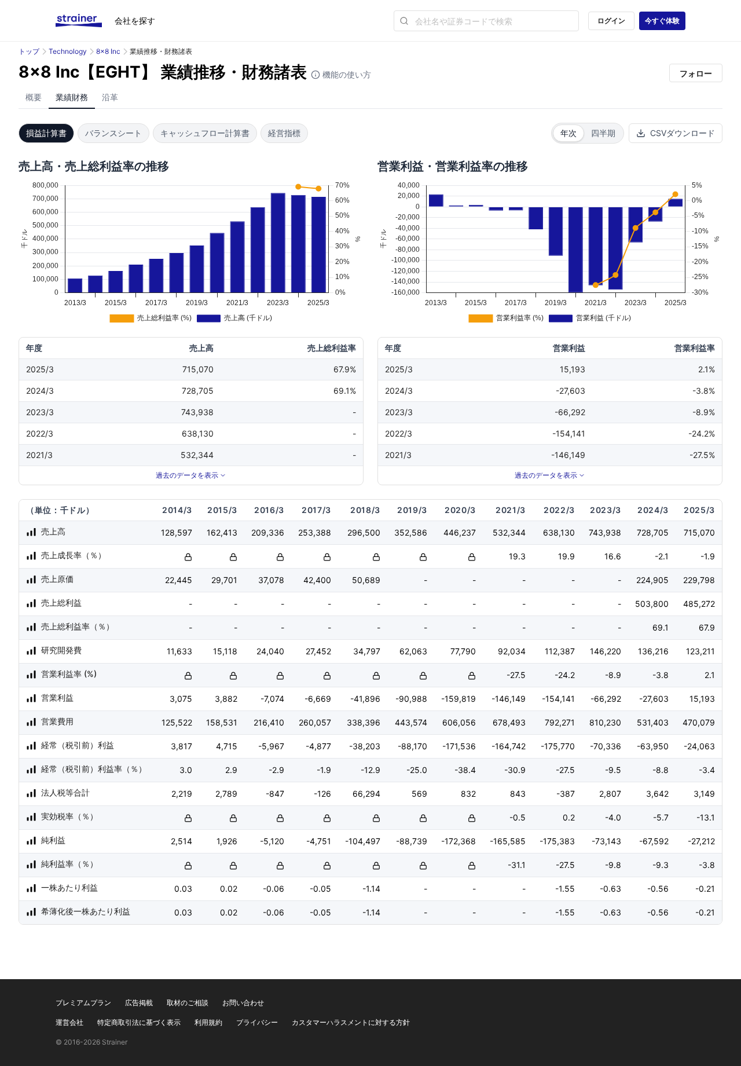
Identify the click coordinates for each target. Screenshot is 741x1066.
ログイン (611, 20)
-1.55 (565, 888)
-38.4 (465, 770)
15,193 (702, 699)
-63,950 (653, 746)
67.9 (707, 627)
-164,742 (508, 746)
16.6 (612, 556)
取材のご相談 (187, 1002)
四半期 (603, 133)
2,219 (181, 793)
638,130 (559, 532)
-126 (322, 793)
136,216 (653, 651)
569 (419, 793)
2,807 (610, 793)
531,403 (653, 722)
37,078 (271, 580)
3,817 (181, 746)
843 (518, 793)
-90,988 (411, 699)
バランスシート (113, 133)
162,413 (222, 532)
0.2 (569, 817)
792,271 (560, 722)
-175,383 (557, 841)
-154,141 (558, 699)
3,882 (226, 699)
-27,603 (654, 699)
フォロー (696, 73)
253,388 (314, 532)
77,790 (463, 651)
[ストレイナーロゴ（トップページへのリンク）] (85, 21)
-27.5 (516, 675)
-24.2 (565, 675)
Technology (68, 51)
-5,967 (271, 746)
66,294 (366, 793)
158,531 (221, 722)
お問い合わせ (243, 1002)
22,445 (178, 580)
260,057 (315, 722)
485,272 (699, 604)
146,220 (605, 651)
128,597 (176, 532)
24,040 (270, 651)
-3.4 (707, 770)
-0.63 (610, 888)
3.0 (185, 770)
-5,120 (272, 841)
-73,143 (606, 841)
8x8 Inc (108, 51)
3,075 (181, 699)
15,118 (225, 651)
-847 (275, 793)
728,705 (653, 532)
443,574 (411, 722)
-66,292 (605, 699)
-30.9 (515, 770)
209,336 (267, 532)
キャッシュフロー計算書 (205, 133)
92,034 (512, 651)
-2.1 (662, 556)
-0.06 (273, 888)
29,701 (224, 580)
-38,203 (364, 746)
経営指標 (284, 133)
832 (468, 793)
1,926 (227, 841)
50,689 (366, 580)
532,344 (509, 532)
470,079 (699, 722)
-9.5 (613, 770)
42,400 (317, 580)
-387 (565, 793)
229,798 (699, 580)
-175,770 (558, 746)
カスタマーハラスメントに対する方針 (351, 1022)
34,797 (366, 651)
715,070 (699, 532)
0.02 (228, 888)
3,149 (704, 793)
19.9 (566, 556)
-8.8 (660, 770)
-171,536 (459, 746)
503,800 (652, 604)
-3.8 (660, 675)
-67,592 (654, 841)
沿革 (110, 97)
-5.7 (661, 817)
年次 (568, 133)
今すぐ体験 (662, 20)
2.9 (231, 770)
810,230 (605, 722)
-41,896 (365, 699)
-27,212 (701, 841)
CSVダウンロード (682, 133)
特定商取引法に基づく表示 (139, 1022)
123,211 (700, 651)
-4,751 (318, 841)
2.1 (710, 675)
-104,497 (362, 841)
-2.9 (276, 770)
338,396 (363, 722)
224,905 (652, 580)
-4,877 (318, 746)
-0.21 (705, 888)
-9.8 (613, 865)
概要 (33, 97)
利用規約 (208, 1022)
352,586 (410, 532)
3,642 (657, 793)
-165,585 (508, 841)
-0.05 (320, 888)
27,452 (318, 651)
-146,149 (508, 699)
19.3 (517, 556)
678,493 (509, 722)
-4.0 (613, 817)
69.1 (660, 627)
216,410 (269, 722)
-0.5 (517, 817)
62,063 (413, 651)
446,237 (459, 532)
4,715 (226, 746)
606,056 (459, 722)
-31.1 (517, 865)
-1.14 (371, 888)
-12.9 (370, 770)
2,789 (226, 793)
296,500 (363, 532)
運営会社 (69, 1022)
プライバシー (257, 1022)
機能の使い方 (345, 74)
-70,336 (605, 746)
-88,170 (412, 746)
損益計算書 (46, 133)
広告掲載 (139, 1002)
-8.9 (613, 675)
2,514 (181, 841)
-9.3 (660, 865)
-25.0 (416, 770)
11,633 (179, 651)
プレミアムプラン (83, 1002)
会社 (135, 20)
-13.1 (705, 817)
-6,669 (318, 699)
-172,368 (458, 841)
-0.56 (658, 888)
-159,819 (458, 699)
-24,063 (699, 746)
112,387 (560, 651)
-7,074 (272, 699)
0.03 (183, 888)
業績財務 (72, 97)
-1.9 (707, 556)
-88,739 (411, 841)
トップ (29, 51)
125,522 (177, 722)
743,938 (605, 532)
